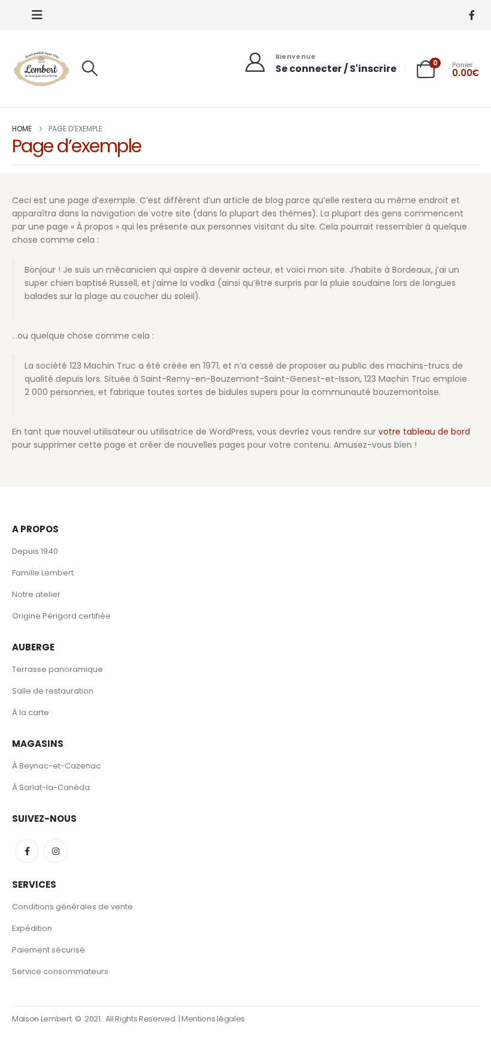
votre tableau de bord (424, 432)
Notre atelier (36, 594)
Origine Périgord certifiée (61, 616)
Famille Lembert (43, 572)
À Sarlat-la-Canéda (51, 787)
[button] (37, 15)
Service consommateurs (60, 971)
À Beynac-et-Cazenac (56, 765)
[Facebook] (471, 15)
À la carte (30, 712)
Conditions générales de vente (72, 906)
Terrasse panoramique (57, 669)
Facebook (27, 851)
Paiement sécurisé (48, 950)
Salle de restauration (52, 691)
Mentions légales (213, 1018)
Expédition (32, 928)
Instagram (56, 851)
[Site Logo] (42, 68)
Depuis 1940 (35, 551)
